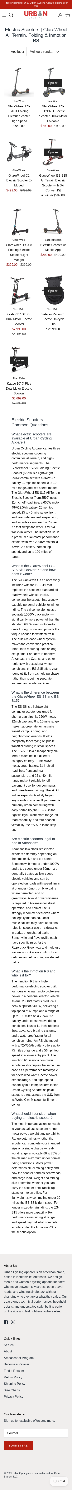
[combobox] (43, 51)
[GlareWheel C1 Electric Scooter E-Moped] (19, 151)
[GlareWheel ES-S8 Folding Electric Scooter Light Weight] (19, 221)
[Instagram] (13, 1322)
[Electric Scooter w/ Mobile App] (53, 221)
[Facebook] (6, 1322)
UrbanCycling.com (23, 1473)
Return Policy (13, 1377)
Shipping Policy (14, 1383)
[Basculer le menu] (4, 15)
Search (9, 1345)
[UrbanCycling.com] (36, 15)
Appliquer (17, 51)
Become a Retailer (16, 1364)
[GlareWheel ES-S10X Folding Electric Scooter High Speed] (19, 82)
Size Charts (12, 1390)
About (8, 1351)
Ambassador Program (19, 1358)
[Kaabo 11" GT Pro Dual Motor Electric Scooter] (19, 290)
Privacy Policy (13, 1396)
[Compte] (59, 15)
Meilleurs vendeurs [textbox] (43, 51)
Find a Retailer (14, 1370)
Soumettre (18, 1445)
